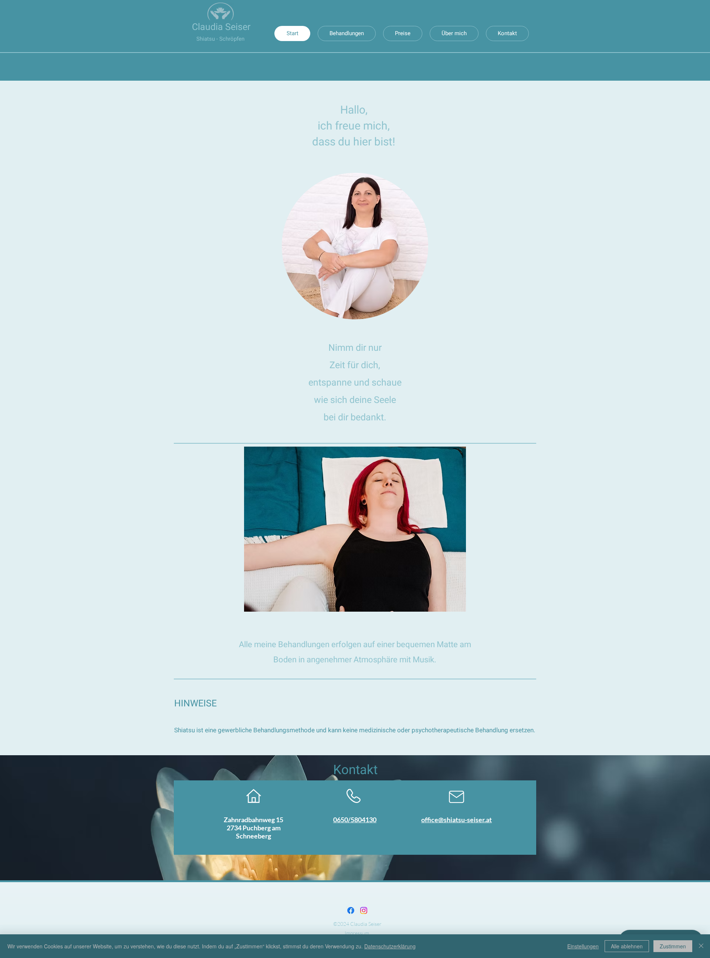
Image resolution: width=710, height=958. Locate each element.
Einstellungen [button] (583, 946)
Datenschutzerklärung (390, 946)
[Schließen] (701, 946)
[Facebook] (350, 910)
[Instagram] (363, 910)
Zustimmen (673, 946)
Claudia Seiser (221, 27)
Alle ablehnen (627, 946)
